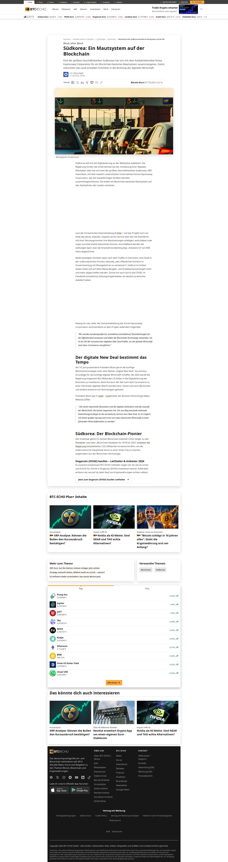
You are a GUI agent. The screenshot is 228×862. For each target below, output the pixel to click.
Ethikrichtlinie (101, 788)
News (119, 755)
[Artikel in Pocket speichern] (91, 82)
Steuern (83, 9)
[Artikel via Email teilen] (96, 82)
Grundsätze (100, 784)
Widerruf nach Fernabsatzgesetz (157, 815)
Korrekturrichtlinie (103, 796)
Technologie (100, 39)
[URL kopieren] (101, 82)
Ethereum (66, 9)
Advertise (184, 2)
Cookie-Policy (101, 815)
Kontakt (142, 763)
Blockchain (112, 39)
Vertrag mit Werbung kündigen (125, 815)
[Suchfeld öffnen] (201, 9)
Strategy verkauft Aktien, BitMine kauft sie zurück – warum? (77, 572)
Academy (120, 776)
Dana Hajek (78, 73)
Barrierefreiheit (101, 780)
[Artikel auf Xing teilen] (87, 82)
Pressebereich (145, 775)
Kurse (119, 760)
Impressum (99, 771)
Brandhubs (121, 781)
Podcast (120, 772)
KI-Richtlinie (100, 801)
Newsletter (121, 785)
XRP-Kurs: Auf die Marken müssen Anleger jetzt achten (75, 568)
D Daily (118, 233)
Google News (122, 789)
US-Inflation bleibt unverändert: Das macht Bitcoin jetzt (75, 576)
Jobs (96, 763)
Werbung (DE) (145, 771)
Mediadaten (100, 767)
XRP (75, 9)
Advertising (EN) (146, 767)
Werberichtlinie (101, 792)
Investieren (95, 9)
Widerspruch (115, 820)
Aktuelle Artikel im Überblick (83, 39)
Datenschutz (100, 775)
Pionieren (80, 442)
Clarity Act (115, 9)
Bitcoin (56, 9)
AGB (108, 831)
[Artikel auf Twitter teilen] (77, 82)
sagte (101, 395)
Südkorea (160, 570)
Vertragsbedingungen (66, 815)
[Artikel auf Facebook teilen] (72, 82)
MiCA (105, 9)
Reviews (120, 768)
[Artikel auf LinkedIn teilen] (82, 82)
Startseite (66, 39)
